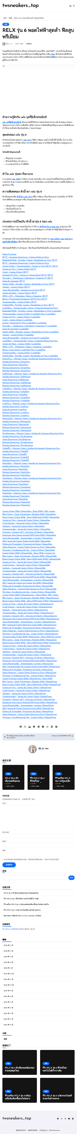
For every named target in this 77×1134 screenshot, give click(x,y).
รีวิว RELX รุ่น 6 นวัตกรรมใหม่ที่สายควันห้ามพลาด (22, 910)
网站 (4, 850)
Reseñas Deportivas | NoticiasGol (16, 431)
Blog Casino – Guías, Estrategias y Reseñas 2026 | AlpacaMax (29, 514)
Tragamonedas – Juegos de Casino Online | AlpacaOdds (26, 571)
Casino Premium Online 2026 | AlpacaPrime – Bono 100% (27, 679)
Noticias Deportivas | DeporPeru (16, 368)
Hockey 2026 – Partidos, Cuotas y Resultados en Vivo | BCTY (28, 284)
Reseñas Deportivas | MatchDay (16, 475)
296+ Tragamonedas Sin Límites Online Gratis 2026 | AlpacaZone (31, 667)
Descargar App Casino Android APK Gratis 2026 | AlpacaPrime (29, 703)
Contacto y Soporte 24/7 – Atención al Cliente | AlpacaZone (28, 658)
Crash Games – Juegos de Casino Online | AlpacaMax (25, 523)
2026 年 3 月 (8, 957)
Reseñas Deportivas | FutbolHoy (16, 401)
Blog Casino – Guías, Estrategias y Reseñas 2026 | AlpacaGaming (30, 598)
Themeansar (55, 1130)
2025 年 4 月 (8, 1019)
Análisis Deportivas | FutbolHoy (15, 392)
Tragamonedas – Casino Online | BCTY (19, 302)
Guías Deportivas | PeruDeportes (16, 439)
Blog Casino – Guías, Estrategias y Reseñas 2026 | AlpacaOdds (29, 556)
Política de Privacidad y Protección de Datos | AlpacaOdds (27, 586)
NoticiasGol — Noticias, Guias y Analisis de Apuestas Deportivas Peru (32, 419)
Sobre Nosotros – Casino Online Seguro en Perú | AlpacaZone (29, 673)
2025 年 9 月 (8, 991)
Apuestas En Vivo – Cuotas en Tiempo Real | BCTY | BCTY (27, 275)
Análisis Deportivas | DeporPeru (16, 362)
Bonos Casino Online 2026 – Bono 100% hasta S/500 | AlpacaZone (31, 643)
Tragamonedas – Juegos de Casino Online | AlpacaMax (26, 529)
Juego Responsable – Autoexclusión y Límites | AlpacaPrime (28, 706)
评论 (4, 803)
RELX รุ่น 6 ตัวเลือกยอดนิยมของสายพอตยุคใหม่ (13, 781)
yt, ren (45, 748)
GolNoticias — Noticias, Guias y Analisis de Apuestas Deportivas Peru (32, 374)
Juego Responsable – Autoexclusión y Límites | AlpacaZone (27, 664)
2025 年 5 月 (8, 1013)
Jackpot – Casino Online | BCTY (16, 287)
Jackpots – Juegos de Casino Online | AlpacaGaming (25, 610)
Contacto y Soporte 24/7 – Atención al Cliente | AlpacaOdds (28, 574)
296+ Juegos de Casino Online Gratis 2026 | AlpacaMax (26, 541)
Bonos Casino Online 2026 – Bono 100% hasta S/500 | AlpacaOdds (31, 559)
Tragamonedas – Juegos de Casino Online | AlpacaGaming (28, 613)
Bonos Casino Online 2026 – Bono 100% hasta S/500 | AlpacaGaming (32, 601)
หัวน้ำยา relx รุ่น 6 (24, 197)
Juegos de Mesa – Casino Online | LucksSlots (21, 344)
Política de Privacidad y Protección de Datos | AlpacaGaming (28, 628)
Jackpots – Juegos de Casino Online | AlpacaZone (23, 652)
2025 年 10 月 (9, 985)
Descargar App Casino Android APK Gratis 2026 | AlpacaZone (29, 661)
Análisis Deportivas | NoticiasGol (16, 422)
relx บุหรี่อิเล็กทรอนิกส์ (11, 122)
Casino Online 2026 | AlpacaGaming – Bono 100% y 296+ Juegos (30, 595)
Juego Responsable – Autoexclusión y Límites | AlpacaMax (27, 538)
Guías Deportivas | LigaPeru (14, 410)
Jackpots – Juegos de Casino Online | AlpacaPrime (24, 694)
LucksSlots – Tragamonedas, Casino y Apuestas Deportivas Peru (30, 308)
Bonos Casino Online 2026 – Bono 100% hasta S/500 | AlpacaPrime (31, 685)
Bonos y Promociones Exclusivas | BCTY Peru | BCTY (24, 299)
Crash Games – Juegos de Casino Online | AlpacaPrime (26, 691)
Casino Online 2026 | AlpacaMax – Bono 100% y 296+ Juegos (28, 511)
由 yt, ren (9, 44)
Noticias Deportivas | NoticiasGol (16, 428)
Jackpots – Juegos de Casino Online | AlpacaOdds (23, 568)
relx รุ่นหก (16, 179)
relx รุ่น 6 (27, 140)
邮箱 (4, 841)
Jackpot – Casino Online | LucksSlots (18, 335)
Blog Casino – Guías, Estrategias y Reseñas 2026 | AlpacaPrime (29, 682)
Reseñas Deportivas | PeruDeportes (17, 445)
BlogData (44, 1130)
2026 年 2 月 (8, 962)
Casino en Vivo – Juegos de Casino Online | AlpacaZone (26, 646)
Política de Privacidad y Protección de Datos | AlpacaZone (27, 670)
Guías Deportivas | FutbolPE (14, 454)
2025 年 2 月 (8, 1025)
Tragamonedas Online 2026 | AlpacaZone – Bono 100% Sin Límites (31, 637)
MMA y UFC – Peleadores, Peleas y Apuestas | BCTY (25, 296)
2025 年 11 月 (8, 979)
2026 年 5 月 (8, 945)
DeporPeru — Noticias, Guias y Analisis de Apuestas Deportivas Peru (31, 359)
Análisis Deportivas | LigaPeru (15, 407)
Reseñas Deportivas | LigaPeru (15, 416)
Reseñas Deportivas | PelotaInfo (16, 505)
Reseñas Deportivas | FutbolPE (15, 460)
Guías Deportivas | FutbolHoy (15, 395)
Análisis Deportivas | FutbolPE (15, 451)
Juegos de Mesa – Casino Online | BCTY (19, 293)
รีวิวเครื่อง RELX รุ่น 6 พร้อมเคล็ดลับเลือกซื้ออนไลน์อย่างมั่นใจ (26, 904)
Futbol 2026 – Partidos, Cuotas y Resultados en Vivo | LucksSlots (30, 356)
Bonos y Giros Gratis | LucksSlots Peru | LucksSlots (23, 350)
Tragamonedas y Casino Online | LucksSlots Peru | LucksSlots (29, 314)
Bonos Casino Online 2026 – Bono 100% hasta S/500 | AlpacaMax (30, 517)
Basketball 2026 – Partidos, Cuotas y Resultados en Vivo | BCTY (29, 260)
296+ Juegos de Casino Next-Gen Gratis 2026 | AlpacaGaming (29, 625)
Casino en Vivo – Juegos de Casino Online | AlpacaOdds (26, 562)
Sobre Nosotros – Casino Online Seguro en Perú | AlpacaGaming (30, 631)
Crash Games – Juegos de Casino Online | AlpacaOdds (26, 565)
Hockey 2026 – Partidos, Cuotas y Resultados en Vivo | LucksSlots (30, 332)
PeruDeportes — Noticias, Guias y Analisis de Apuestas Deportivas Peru (33, 434)
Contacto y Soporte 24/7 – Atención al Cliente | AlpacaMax (28, 532)
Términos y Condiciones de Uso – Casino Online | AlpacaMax (28, 550)
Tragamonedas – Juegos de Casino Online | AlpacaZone (26, 655)
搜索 (4, 871)
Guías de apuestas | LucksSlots (15, 329)
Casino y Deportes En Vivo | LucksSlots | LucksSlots (24, 323)
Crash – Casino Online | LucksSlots (17, 320)
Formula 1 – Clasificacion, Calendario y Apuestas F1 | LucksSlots (29, 326)
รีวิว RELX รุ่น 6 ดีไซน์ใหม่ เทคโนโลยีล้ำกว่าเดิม (21, 899)
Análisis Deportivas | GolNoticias (16, 377)
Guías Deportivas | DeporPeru (15, 365)
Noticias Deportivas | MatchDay (16, 472)
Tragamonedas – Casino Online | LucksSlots (21, 353)
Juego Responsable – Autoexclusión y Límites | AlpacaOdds (27, 580)
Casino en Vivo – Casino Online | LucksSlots (21, 317)
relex (53, 54)
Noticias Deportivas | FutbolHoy (16, 398)
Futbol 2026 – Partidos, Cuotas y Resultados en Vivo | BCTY (28, 305)
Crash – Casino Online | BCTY (15, 272)
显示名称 (6, 832)
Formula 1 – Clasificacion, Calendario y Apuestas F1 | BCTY (27, 278)
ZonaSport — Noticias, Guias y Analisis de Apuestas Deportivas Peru (31, 478)
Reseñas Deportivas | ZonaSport (16, 490)
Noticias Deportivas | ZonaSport (16, 487)
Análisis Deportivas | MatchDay (16, 466)
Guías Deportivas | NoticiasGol (15, 425)
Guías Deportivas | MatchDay (15, 469)
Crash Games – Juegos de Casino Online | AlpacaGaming (27, 607)
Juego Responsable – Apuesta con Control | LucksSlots (25, 338)
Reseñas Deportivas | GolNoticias (16, 386)
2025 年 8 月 (8, 996)
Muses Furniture (9, 254)
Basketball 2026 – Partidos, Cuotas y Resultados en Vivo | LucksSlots (31, 311)
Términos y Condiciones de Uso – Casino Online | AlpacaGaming (30, 634)
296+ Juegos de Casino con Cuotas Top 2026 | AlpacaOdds (27, 583)
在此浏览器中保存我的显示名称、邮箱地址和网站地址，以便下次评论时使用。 (32, 859)
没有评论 (29, 44)
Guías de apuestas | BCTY (13, 281)
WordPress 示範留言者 (10, 929)
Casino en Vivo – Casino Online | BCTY (19, 269)
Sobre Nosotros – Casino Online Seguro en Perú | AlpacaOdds (29, 589)
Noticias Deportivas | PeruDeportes (17, 442)
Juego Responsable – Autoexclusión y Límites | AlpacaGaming (29, 622)
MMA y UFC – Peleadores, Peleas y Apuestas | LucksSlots (27, 347)
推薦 (6, 24)
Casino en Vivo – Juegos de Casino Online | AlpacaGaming (27, 604)
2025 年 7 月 (8, 1002)
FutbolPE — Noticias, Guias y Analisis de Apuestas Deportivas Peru (31, 448)
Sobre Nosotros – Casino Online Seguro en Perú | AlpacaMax (28, 547)
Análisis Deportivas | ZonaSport (16, 481)
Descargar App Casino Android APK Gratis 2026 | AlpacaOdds (29, 577)
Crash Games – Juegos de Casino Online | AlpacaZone (26, 649)
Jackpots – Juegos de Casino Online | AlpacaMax (23, 526)
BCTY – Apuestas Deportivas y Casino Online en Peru (25, 257)
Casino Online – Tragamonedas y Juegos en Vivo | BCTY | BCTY (30, 266)
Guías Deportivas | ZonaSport (15, 484)
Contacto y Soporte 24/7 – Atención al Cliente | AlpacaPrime (28, 700)
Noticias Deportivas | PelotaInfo (16, 502)
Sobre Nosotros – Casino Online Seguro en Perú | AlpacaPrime (29, 715)
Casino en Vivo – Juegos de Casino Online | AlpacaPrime (26, 688)
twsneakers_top (20, 5)
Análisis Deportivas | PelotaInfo (15, 496)
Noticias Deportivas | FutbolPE (15, 457)
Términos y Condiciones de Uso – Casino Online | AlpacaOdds (29, 592)
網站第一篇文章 (29, 929)
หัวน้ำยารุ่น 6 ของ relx (49, 227)
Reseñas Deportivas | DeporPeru (16, 371)
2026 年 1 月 (8, 968)
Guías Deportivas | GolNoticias (15, 380)
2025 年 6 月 (8, 1008)
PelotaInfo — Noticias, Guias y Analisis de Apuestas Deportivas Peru (31, 493)
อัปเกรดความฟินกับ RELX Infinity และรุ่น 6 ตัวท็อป (22, 916)
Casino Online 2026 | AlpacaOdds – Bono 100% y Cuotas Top (28, 553)
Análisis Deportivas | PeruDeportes (17, 437)
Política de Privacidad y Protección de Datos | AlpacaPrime (27, 712)
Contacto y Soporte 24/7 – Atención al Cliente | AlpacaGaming (29, 616)
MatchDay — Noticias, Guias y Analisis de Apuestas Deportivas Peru (31, 463)
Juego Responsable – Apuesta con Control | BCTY (23, 290)
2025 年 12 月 (9, 974)
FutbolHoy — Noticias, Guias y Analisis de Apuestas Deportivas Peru (31, 389)
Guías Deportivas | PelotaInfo (15, 499)
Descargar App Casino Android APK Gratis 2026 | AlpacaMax (29, 535)
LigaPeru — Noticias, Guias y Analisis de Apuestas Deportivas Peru (31, 404)
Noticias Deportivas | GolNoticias (16, 383)
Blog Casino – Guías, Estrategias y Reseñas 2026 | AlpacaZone (29, 640)
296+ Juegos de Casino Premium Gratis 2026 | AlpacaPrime (28, 709)
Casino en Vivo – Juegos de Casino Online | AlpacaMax (26, 520)
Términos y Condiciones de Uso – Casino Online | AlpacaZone (29, 676)
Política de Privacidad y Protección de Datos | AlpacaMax (27, 544)
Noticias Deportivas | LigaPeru (15, 413)
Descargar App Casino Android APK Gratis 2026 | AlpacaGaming (30, 619)
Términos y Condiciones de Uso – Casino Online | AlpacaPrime (29, 717)
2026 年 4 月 (8, 951)
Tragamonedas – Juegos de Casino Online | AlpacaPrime (27, 697)
